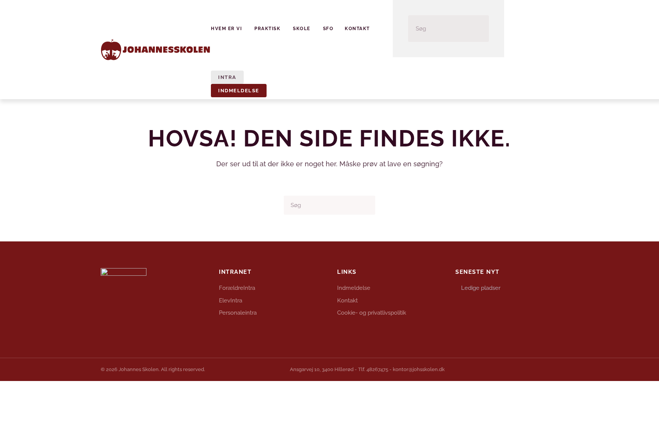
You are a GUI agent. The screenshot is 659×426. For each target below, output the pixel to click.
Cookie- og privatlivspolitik (371, 312)
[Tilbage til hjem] (156, 49)
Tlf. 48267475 (373, 369)
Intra (227, 77)
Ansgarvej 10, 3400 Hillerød (322, 369)
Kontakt (357, 28)
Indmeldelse (238, 90)
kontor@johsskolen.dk (419, 369)
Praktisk (267, 28)
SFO (328, 28)
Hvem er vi (226, 28)
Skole (301, 28)
